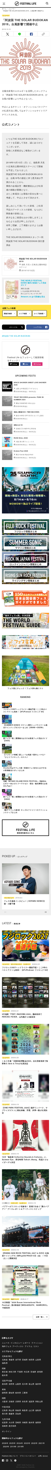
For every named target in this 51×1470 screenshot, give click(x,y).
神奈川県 (12, 1371)
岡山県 (11, 1410)
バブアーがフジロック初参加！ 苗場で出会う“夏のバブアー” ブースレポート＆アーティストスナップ (25, 1207)
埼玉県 (26, 1371)
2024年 (20, 1443)
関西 (4, 1398)
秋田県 (31, 1359)
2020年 (6, 1446)
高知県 (18, 1413)
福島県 (5, 1363)
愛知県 (11, 1392)
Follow (14, 364)
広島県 (5, 1410)
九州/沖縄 (6, 1419)
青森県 (11, 1359)
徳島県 (38, 1410)
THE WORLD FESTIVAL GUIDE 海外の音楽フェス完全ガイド (33, 282)
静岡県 (5, 1392)
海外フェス (15, 1299)
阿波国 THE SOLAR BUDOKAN (16, 336)
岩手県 (18, 1359)
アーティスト (18, 1346)
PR (6, 1203)
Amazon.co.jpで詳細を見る (33, 296)
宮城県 (25, 1359)
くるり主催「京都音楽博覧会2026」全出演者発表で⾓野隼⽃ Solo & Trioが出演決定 (25, 1062)
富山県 (31, 1384)
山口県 (31, 1410)
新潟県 (5, 1384)
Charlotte (31, 1467)
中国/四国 (6, 1407)
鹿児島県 (12, 1426)
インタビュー (9, 898)
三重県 (25, 1392)
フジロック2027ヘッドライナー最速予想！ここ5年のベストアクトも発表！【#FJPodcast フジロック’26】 (25, 968)
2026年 (5, 1443)
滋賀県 (31, 1401)
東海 (4, 1389)
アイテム (28, 1346)
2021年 (42, 1443)
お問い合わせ (43, 1456)
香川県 (5, 1413)
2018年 (21, 1446)
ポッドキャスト (16, 964)
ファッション (37, 1342)
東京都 (5, 1371)
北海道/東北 (7, 1356)
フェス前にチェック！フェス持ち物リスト (25, 688)
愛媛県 (11, 1413)
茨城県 (33, 1371)
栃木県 (5, 1375)
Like (26, 364)
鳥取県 (25, 1410)
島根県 (18, 1410)
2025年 (12, 1443)
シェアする (37, 327)
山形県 (38, 1359)
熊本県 (31, 1422)
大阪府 (5, 1401)
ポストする (13, 327)
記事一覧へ (40, 1317)
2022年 (34, 1443)
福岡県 (38, 1422)
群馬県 (40, 1371)
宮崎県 (18, 1422)
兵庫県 (18, 1401)
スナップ (14, 1203)
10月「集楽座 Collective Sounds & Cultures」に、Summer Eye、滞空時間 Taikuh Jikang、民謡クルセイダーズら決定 (25, 1159)
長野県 (11, 1384)
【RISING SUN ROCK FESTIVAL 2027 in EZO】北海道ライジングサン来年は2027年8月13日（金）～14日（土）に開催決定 (25, 1256)
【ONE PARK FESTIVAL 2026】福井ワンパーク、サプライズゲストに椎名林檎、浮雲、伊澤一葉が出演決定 (25, 1110)
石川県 (25, 1384)
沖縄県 (25, 1422)
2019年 (13, 1446)
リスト (36, 1346)
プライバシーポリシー (28, 1456)
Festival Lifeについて (10, 1456)
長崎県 (5, 1426)
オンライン (6, 1431)
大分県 (11, 1422)
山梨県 (18, 1384)
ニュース (12, 9)
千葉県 (20, 1371)
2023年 (27, 1443)
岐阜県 (18, 1392)
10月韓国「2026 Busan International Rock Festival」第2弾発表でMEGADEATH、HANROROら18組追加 (25, 1305)
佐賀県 (5, 1422)
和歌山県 (39, 1401)
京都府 (11, 1401)
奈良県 (25, 1401)
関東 (4, 1368)
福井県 (38, 1384)
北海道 (5, 1359)
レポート (27, 964)
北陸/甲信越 (7, 1380)
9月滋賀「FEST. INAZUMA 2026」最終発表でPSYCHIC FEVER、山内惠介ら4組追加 (22, 1015)
